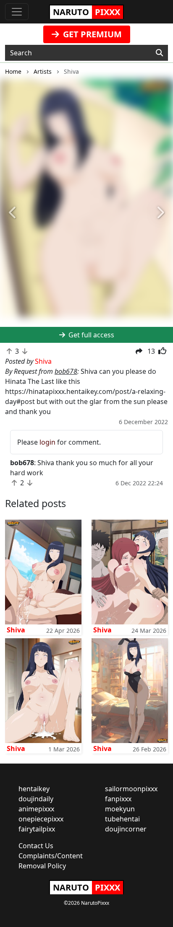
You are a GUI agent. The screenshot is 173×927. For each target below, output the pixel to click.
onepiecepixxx (40, 818)
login (47, 442)
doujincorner (126, 829)
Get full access (90, 334)
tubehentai (122, 818)
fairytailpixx (36, 829)
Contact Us (35, 845)
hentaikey (34, 788)
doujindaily (35, 798)
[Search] (159, 53)
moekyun (120, 808)
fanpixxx (118, 798)
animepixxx (36, 808)
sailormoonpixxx (131, 788)
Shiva (16, 629)
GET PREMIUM (91, 34)
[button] (13, 213)
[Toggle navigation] (17, 11)
